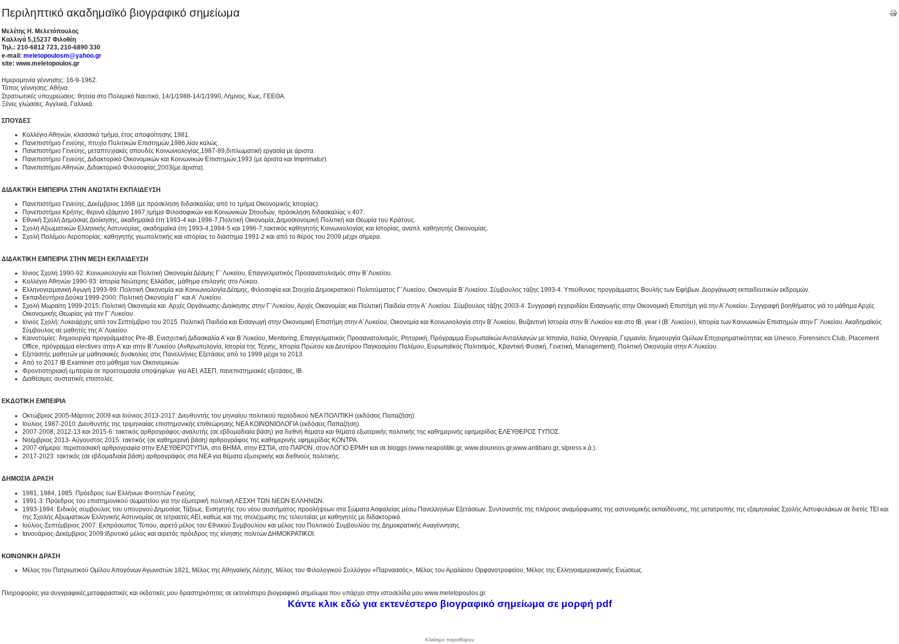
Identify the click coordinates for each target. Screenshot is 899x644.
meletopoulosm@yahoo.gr (62, 55)
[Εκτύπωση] (893, 11)
